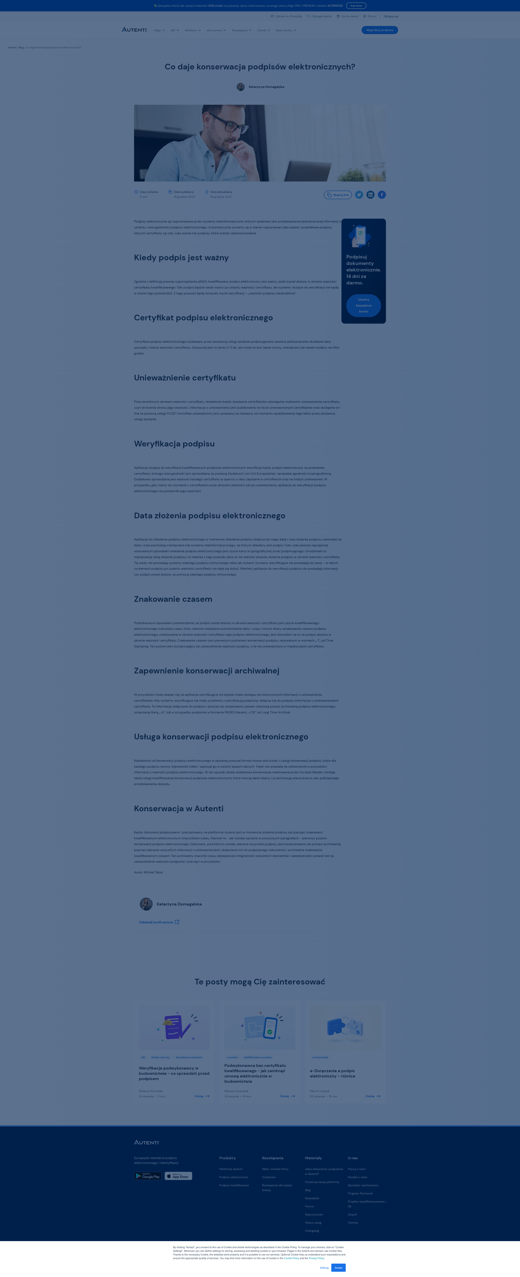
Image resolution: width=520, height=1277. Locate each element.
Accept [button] (338, 1267)
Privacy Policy (316, 1258)
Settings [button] (324, 1267)
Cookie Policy (291, 1258)
